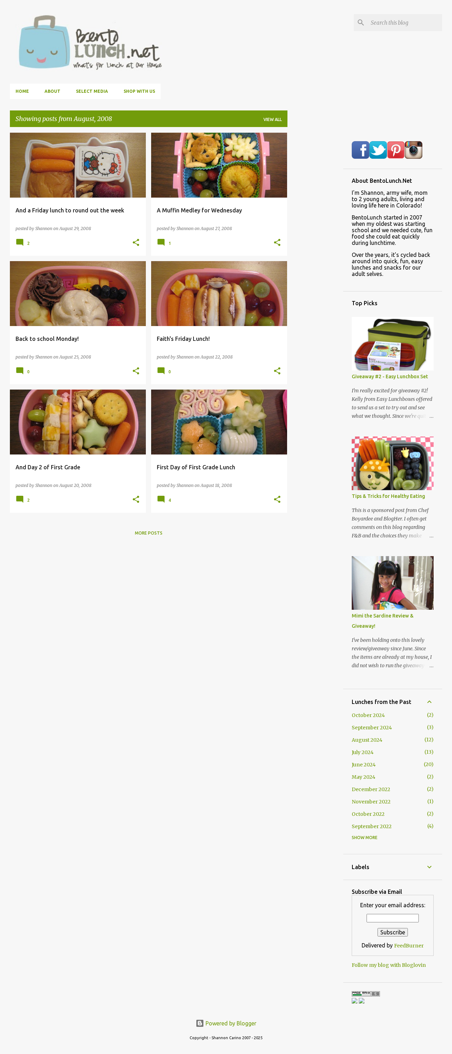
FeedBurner (409, 945)
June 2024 (364, 764)
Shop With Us (139, 91)
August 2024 (367, 740)
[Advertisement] (315, 238)
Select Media (92, 91)
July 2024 (363, 752)
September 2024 (372, 727)
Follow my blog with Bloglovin (389, 965)
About (52, 91)
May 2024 (363, 777)
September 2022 (372, 826)
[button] (136, 242)
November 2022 (371, 802)
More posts (148, 533)
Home (22, 91)
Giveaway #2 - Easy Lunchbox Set (390, 376)
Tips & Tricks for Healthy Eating (388, 496)
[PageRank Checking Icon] (366, 995)
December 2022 (371, 789)
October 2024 (368, 715)
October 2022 (368, 814)
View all (272, 119)
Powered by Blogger (230, 1023)
